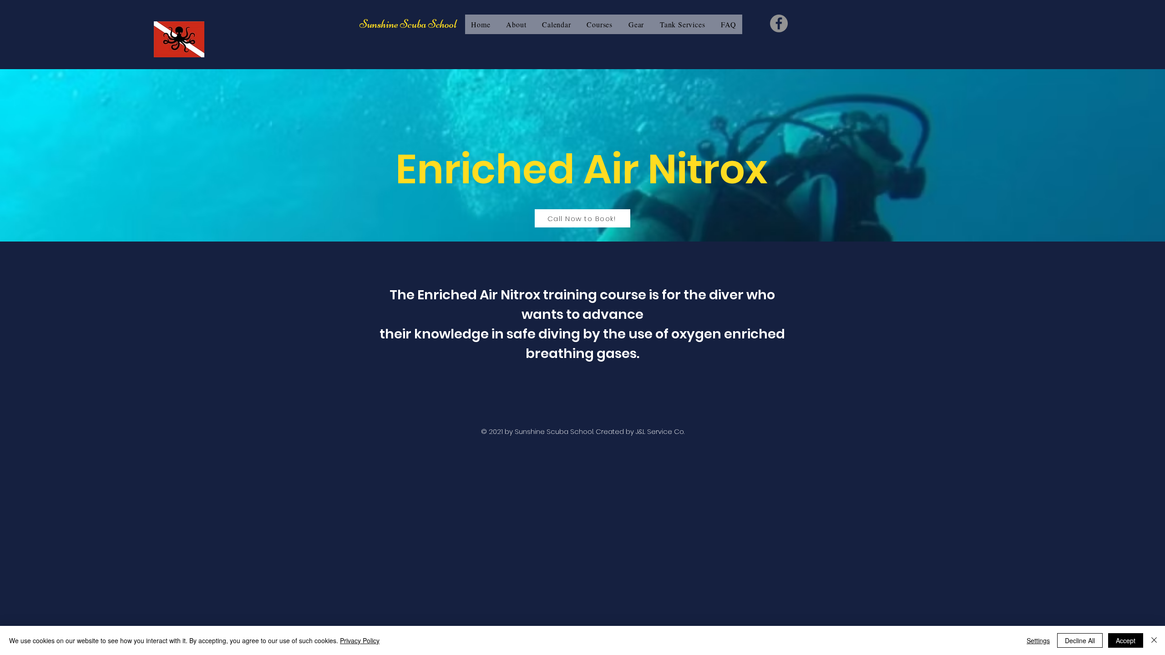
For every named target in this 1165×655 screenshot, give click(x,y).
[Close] (1154, 640)
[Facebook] (779, 23)
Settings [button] (1038, 640)
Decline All (1080, 640)
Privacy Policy (360, 640)
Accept (1125, 640)
